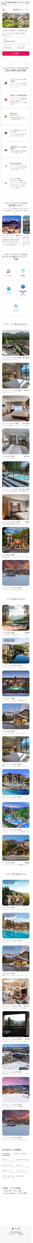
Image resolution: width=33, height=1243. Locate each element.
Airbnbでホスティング (20, 10)
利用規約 (20, 1234)
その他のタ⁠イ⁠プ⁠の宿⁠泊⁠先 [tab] (20, 1153)
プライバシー (12, 1234)
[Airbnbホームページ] (3, 10)
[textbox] (9, 48)
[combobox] (16, 41)
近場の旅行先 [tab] (6, 1153)
